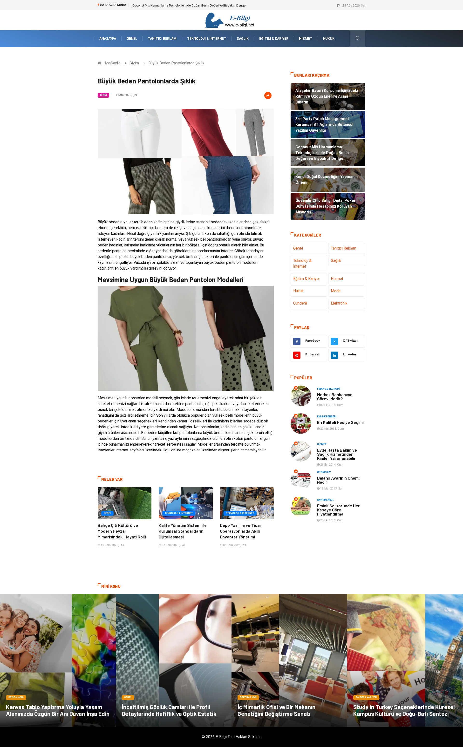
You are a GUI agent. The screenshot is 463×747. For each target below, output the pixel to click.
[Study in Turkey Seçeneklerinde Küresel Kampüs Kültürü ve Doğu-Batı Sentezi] (405, 660)
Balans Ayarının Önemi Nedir (338, 480)
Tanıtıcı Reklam (162, 39)
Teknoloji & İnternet (206, 39)
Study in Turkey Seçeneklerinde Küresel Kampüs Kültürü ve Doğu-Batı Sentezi (404, 710)
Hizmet (305, 39)
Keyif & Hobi (16, 697)
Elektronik (339, 303)
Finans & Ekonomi (328, 388)
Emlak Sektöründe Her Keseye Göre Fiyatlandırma (338, 509)
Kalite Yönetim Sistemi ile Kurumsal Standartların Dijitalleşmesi (183, 531)
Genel (132, 39)
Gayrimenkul (325, 500)
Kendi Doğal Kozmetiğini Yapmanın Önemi (161, 5)
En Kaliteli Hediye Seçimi (340, 422)
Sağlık (243, 39)
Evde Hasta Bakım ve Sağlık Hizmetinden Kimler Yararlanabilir (337, 454)
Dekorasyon (248, 697)
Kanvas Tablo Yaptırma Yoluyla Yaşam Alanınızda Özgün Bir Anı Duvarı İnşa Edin (57, 710)
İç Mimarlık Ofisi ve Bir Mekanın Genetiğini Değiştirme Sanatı (276, 710)
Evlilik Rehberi (326, 416)
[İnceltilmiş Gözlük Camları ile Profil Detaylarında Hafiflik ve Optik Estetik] (174, 660)
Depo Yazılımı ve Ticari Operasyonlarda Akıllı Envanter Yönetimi (241, 531)
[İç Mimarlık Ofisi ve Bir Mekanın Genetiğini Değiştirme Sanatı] (289, 660)
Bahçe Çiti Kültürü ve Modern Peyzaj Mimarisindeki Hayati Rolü (122, 531)
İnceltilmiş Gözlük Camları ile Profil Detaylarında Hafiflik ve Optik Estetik (169, 710)
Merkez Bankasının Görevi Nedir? (335, 396)
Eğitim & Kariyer (273, 39)
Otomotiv (324, 472)
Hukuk (328, 39)
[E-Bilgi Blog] (231, 19)
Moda (335, 291)
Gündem (300, 303)
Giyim (134, 63)
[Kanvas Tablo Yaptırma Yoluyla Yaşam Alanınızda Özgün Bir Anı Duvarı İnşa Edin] (58, 660)
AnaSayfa (107, 39)
